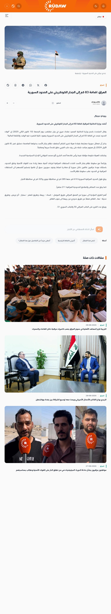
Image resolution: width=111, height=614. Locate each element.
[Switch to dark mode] (96, 6)
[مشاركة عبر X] (38, 85)
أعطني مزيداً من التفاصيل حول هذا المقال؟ (34, 240)
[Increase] (7, 103)
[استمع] (53, 103)
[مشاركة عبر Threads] (15, 85)
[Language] (13, 6)
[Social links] (7, 6)
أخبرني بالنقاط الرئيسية (66, 240)
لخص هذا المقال (89, 240)
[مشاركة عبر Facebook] (46, 85)
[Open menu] (7, 16)
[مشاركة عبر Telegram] (23, 85)
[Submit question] (99, 229)
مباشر (99, 17)
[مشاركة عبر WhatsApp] (30, 85)
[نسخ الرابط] (8, 85)
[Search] (19, 6)
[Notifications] (103, 6)
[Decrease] (13, 103)
